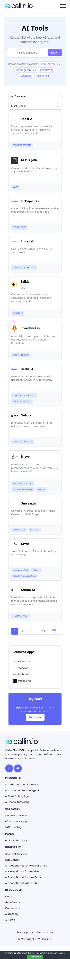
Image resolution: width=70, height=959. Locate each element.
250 (43, 631)
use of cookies (58, 953)
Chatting (18, 313)
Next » (54, 631)
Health (36, 570)
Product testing (22, 145)
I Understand (35, 956)
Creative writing (22, 401)
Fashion (34, 529)
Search (54, 52)
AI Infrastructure (23, 483)
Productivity (46, 70)
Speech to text (21, 355)
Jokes (15, 187)
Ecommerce (19, 529)
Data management (23, 489)
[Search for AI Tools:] (27, 52)
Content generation (24, 267)
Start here (35, 717)
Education (26, 75)
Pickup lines (19, 227)
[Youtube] (18, 768)
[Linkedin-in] (9, 768)
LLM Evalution (20, 616)
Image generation (26, 70)
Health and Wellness (24, 575)
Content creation (50, 64)
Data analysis (20, 570)
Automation (42, 75)
